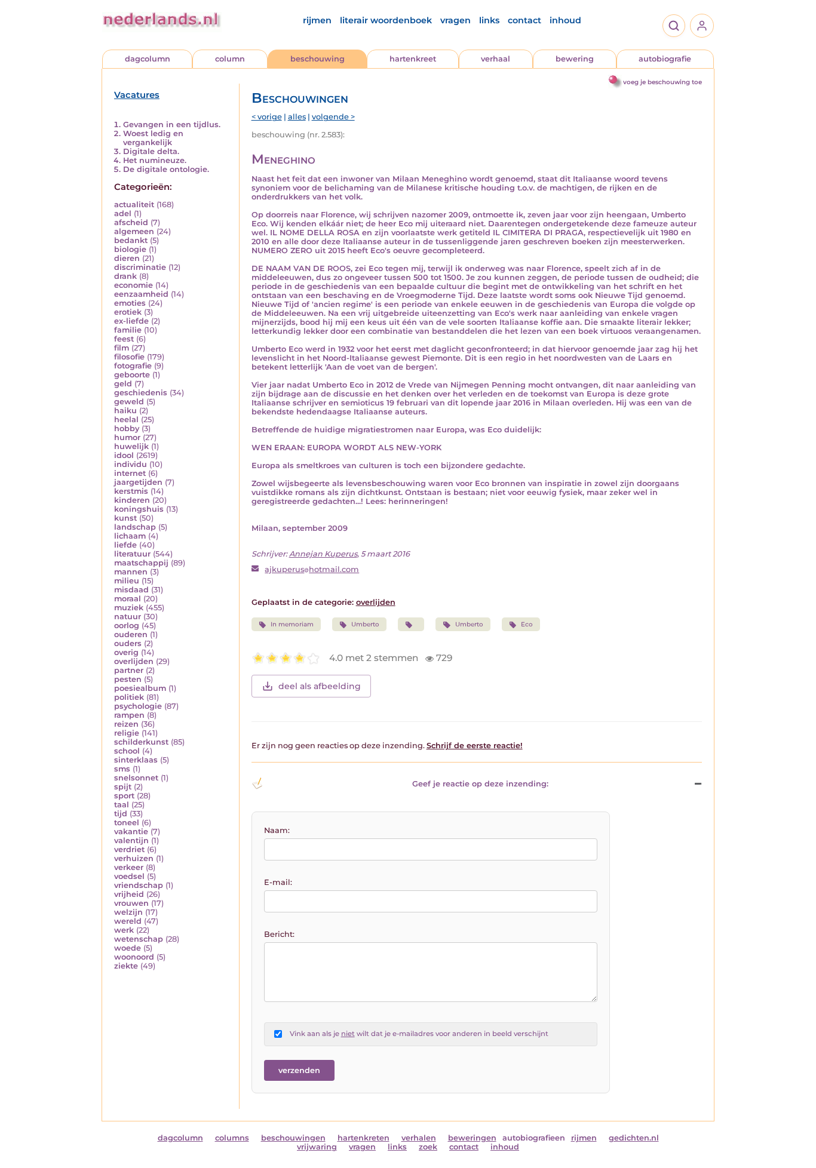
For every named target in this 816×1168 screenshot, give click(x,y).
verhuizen (134, 858)
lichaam (130, 535)
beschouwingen (293, 1137)
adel (122, 213)
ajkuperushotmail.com (312, 569)
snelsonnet (136, 777)
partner (128, 670)
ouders (128, 643)
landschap (135, 526)
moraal (127, 598)
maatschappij (141, 562)
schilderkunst (141, 741)
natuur (127, 616)
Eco (527, 624)
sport (124, 795)
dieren (127, 258)
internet (130, 473)
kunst (125, 518)
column (230, 58)
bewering (575, 58)
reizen (126, 724)
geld (123, 383)
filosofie (129, 356)
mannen (131, 571)
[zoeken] (673, 25)
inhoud (565, 20)
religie (126, 733)
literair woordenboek (386, 20)
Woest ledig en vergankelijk (153, 138)
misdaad (131, 589)
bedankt (131, 240)
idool (124, 455)
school (127, 750)
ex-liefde (131, 320)
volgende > (333, 116)
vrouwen (131, 903)
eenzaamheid (141, 294)
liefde (125, 544)
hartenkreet (412, 58)
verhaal (495, 58)
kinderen (132, 500)
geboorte (132, 374)
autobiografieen (533, 1137)
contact (524, 20)
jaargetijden (138, 482)
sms (122, 768)
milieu (126, 580)
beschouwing (317, 58)
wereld (128, 921)
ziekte (126, 965)
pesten (128, 679)
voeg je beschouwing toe (662, 82)
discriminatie (140, 267)
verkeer (128, 867)
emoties (130, 303)
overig (126, 652)
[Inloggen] (702, 26)
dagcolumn (147, 58)
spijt (122, 786)
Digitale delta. (151, 151)
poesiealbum (140, 688)
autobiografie (665, 58)
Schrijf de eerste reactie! (475, 745)
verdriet (129, 849)
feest (124, 338)
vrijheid (129, 894)
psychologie (138, 706)
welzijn (128, 912)
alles (297, 116)
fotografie (133, 365)
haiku (125, 410)
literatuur (132, 553)
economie (133, 285)
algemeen (134, 231)
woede (127, 947)
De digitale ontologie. (166, 169)
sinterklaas (136, 759)
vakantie (131, 831)
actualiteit (134, 204)
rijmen (317, 20)
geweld (129, 401)
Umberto (365, 624)
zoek (428, 1146)
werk (124, 930)
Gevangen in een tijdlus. (171, 124)
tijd (120, 813)
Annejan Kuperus (323, 553)
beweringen (472, 1137)
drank (125, 276)
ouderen (131, 634)
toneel (126, 822)
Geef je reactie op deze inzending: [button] (480, 783)
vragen (455, 20)
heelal (126, 419)
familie (128, 329)
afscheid (131, 222)
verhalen (418, 1137)
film (121, 347)
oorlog (126, 625)
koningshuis (139, 509)
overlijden (134, 661)
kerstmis (131, 491)
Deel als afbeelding (319, 686)
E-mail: (278, 882)
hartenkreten (363, 1137)
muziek (128, 607)
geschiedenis (140, 392)
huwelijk (131, 446)
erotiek (128, 312)
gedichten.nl (634, 1137)
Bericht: (279, 934)
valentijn (131, 840)
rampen (129, 715)
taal (121, 804)
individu (130, 464)
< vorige (266, 116)
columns (232, 1137)
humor (127, 437)
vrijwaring (317, 1146)
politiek (129, 697)
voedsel (129, 876)
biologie (130, 249)
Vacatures (136, 95)
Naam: (277, 830)
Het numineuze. (154, 160)
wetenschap (138, 939)
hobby (126, 428)
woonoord (134, 956)
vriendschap (138, 885)
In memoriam (292, 624)
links (489, 20)
